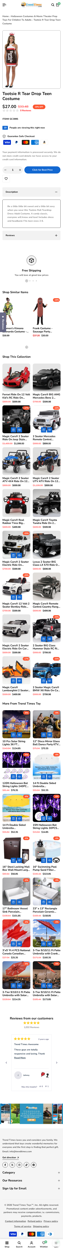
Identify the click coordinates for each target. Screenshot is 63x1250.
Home (5, 16)
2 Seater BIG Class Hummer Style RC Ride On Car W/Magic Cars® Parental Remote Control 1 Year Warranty (46, 647)
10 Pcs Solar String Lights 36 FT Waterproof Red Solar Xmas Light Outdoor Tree (15, 743)
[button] (16, 111)
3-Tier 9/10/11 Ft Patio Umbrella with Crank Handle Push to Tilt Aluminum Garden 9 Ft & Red (46, 952)
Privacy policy (51, 1221)
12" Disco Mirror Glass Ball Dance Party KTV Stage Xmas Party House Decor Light (46, 743)
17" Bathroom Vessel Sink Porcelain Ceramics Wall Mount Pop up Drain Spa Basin (15, 910)
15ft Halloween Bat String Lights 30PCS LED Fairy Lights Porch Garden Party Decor (46, 827)
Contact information (15, 1221)
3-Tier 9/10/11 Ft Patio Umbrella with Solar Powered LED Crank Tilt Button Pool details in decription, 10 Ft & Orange (47, 994)
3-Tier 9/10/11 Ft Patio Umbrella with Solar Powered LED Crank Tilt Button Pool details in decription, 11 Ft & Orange (16, 994)
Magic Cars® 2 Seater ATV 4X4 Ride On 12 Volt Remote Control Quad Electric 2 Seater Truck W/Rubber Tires (16, 480)
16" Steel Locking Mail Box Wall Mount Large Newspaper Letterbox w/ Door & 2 (16, 868)
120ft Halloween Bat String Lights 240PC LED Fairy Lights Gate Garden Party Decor (15, 785)
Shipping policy (41, 1226)
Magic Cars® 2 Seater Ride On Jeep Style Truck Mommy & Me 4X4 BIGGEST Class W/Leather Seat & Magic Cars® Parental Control (15, 438)
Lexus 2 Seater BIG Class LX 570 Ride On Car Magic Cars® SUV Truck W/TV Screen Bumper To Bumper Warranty (46, 563)
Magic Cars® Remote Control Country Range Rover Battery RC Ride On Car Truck (46, 605)
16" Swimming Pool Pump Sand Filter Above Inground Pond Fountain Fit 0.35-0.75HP (46, 868)
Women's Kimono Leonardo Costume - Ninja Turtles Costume (15, 330)
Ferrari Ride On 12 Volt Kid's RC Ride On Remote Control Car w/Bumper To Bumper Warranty (16, 396)
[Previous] (6, 1063)
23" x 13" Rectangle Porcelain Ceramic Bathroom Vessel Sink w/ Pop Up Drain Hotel (46, 910)
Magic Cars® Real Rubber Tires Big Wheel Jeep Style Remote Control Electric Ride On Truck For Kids (15, 522)
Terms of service (22, 1226)
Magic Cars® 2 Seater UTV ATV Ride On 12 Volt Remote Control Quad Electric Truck (46, 480)
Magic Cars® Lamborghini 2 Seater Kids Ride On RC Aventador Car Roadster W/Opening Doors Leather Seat (15, 689)
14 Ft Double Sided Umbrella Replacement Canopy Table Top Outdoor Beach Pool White (45, 785)
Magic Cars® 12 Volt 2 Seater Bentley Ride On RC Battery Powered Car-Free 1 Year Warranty (16, 605)
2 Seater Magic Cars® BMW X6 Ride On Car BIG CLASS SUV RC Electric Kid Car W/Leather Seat (46, 689)
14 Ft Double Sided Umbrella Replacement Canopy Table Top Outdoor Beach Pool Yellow (15, 827)
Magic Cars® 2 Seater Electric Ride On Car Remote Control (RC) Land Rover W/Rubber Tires (15, 647)
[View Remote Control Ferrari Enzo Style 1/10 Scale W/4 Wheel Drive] (45, 1075)
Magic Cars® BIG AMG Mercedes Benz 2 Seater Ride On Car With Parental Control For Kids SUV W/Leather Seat (46, 396)
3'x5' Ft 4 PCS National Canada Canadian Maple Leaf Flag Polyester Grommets (16, 952)
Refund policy (35, 1221)
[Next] (57, 1063)
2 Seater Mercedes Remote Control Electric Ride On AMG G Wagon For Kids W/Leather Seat (46, 438)
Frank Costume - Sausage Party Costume (42, 330)
